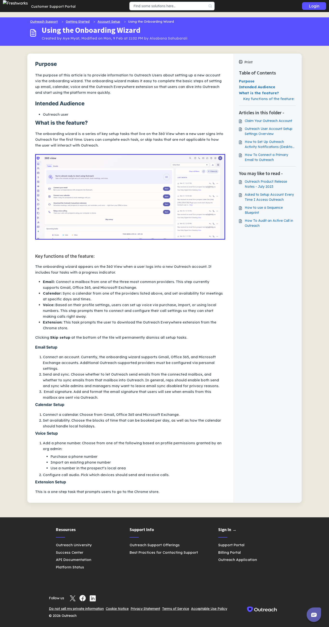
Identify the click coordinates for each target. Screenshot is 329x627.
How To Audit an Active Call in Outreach (269, 223)
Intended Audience (257, 87)
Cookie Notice (117, 609)
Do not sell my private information (76, 609)
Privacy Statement (145, 609)
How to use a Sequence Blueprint (264, 210)
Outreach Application (237, 559)
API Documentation (73, 559)
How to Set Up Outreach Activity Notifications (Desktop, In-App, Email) (270, 144)
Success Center (69, 552)
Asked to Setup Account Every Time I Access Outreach (269, 197)
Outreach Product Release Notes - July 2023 (266, 184)
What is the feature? (259, 93)
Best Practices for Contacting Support (164, 552)
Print (248, 62)
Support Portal (231, 545)
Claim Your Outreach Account (268, 121)
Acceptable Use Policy (209, 609)
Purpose (247, 81)
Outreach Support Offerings (155, 545)
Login (314, 6)
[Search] (210, 6)
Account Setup (109, 21)
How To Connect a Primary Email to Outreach (266, 157)
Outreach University (74, 545)
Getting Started (78, 21)
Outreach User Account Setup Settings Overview (268, 131)
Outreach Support (44, 21)
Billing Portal (229, 552)
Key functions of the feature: (268, 98)
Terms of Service (175, 609)
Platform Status (70, 567)
